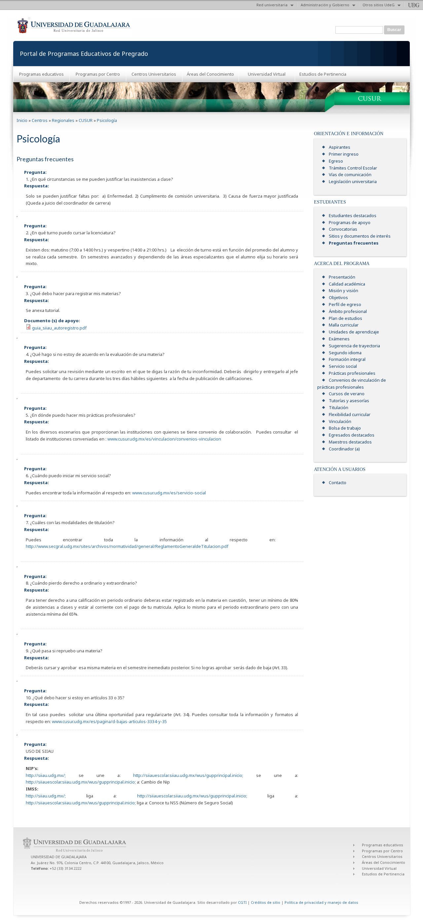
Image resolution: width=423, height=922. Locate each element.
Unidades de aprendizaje (354, 332)
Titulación (338, 407)
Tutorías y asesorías (349, 400)
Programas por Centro (98, 74)
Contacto (337, 482)
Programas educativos (41, 74)
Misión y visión (343, 290)
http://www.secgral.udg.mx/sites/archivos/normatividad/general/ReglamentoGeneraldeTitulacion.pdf (127, 546)
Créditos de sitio (265, 902)
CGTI (242, 902)
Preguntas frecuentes (353, 243)
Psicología (107, 120)
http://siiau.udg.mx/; (46, 775)
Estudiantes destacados (352, 215)
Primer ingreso (344, 154)
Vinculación (340, 421)
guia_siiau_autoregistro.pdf (59, 328)
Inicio (22, 120)
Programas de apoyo (349, 222)
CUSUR (86, 120)
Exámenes (339, 339)
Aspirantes (339, 147)
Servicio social (343, 366)
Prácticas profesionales (352, 373)
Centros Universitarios (154, 74)
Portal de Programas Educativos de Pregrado (84, 54)
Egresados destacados (351, 435)
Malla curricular (344, 325)
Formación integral (347, 359)
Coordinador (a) (344, 449)
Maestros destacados (350, 442)
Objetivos (338, 297)
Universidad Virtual (267, 74)
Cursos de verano (347, 394)
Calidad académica (347, 284)
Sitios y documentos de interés (360, 236)
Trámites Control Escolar (353, 168)
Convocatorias (343, 229)
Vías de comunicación (350, 174)
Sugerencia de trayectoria (354, 346)
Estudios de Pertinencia (322, 74)
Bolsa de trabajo (345, 428)
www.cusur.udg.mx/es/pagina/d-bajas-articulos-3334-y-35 (109, 721)
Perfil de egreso (345, 304)
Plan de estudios (345, 318)
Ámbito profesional (348, 311)
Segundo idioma (345, 353)
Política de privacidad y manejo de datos (321, 902)
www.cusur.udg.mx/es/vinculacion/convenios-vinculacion (164, 439)
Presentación (342, 277)
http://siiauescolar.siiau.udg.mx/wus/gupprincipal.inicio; (188, 775)
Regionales (63, 120)
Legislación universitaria (353, 181)
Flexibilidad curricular (349, 414)
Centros (40, 120)
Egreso (336, 161)
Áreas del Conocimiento (210, 74)
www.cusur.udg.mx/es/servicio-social (169, 493)
